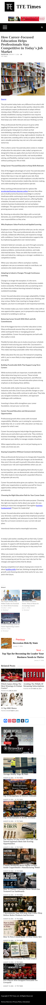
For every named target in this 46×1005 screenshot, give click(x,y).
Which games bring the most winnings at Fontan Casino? (11, 686)
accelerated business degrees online (14, 191)
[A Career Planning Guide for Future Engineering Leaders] (10, 618)
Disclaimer (26, 1002)
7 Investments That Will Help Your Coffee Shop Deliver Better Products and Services (22, 914)
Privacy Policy (17, 1002)
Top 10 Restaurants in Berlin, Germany (19, 818)
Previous (19, 639)
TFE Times (4, 56)
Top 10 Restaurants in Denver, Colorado (19, 796)
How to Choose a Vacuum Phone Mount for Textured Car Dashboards (21, 890)
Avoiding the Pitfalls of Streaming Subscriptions (33, 685)
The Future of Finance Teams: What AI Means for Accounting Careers (30, 604)
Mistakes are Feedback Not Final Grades (20, 959)
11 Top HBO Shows (9, 708)
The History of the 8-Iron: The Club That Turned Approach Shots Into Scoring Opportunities (20, 841)
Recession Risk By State (25, 643)
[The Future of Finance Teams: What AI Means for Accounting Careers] (31, 595)
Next (40, 650)
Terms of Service (6, 1002)
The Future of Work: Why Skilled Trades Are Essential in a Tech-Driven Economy (10, 604)
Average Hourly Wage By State (15, 774)
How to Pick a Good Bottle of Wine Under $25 (22, 937)
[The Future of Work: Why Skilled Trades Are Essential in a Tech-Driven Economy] (10, 595)
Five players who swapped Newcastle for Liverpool (20, 981)
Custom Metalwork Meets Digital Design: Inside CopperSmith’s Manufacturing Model (21, 866)
